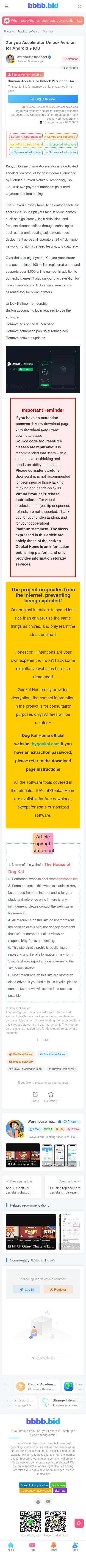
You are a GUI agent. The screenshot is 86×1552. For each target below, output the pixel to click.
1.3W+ (37, 1129)
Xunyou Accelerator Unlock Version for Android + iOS (41, 45)
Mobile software (23, 1054)
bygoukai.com (46, 744)
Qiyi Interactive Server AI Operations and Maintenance (26, 137)
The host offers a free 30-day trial (26, 144)
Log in (29, 1289)
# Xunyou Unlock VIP (62, 1069)
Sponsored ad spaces (60, 144)
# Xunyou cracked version (25, 1069)
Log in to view (44, 99)
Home (10, 31)
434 (61, 1129)
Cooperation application (36, 1490)
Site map (59, 1490)
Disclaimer (58, 1485)
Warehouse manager (32, 56)
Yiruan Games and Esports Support (61, 137)
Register (60, 1289)
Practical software (28, 31)
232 (49, 1129)
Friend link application (34, 1485)
